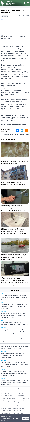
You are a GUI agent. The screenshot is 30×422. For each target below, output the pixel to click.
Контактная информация (9, 394)
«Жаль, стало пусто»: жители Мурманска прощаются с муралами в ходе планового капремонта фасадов (14, 373)
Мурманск (5, 16)
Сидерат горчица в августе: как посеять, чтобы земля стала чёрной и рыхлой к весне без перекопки (14, 364)
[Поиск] (24, 3)
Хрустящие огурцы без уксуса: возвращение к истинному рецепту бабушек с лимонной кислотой (14, 297)
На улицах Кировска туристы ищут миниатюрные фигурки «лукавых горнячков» (15, 323)
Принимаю (25, 418)
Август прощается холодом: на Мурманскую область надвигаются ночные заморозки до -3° (14, 340)
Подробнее (4, 420)
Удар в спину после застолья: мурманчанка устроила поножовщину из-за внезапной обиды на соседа (14, 382)
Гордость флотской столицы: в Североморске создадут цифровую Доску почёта (15, 348)
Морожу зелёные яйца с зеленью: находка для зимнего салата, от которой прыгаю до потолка (14, 306)
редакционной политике (21, 135)
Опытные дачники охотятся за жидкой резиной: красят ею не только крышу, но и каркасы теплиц (13, 331)
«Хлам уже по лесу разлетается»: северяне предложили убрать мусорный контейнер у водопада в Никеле (14, 315)
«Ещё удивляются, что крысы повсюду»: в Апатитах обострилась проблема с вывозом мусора (13, 356)
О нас (2, 394)
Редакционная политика (22, 394)
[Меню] (28, 3)
